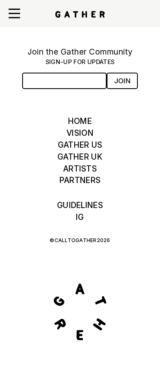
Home (80, 121)
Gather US (80, 145)
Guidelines (80, 205)
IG (80, 217)
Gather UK (80, 157)
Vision (80, 133)
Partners (80, 180)
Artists (80, 169)
